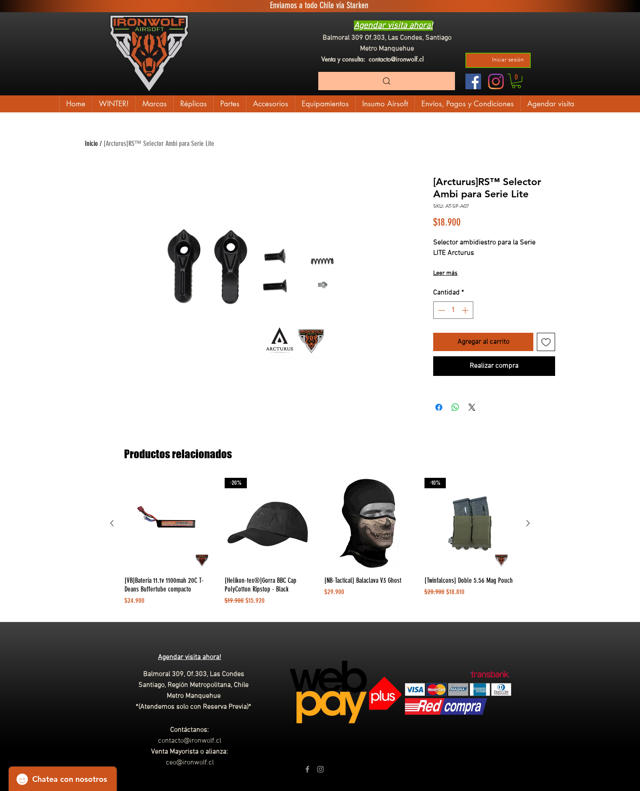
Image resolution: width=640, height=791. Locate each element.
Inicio (91, 143)
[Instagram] (496, 81)
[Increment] (466, 310)
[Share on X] (472, 407)
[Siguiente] (528, 523)
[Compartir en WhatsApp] (455, 407)
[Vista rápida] (170, 523)
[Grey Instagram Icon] (320, 769)
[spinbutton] (453, 310)
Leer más (445, 273)
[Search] (386, 81)
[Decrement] (441, 310)
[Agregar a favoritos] (546, 342)
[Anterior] (112, 523)
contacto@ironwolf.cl (396, 59)
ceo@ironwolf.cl (190, 762)
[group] (320, 546)
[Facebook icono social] (473, 81)
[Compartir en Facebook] (439, 407)
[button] (516, 81)
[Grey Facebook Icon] (307, 769)
